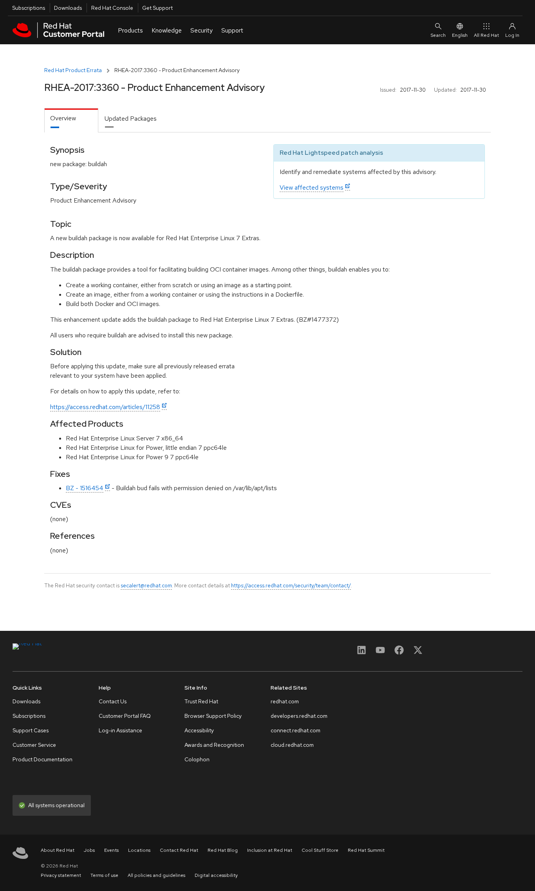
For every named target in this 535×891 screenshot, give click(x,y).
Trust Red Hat (201, 701)
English (460, 35)
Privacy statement (61, 875)
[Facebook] (399, 652)
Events (111, 850)
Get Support (157, 7)
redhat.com (285, 701)
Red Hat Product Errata (73, 70)
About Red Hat (57, 850)
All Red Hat (486, 35)
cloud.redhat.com (292, 744)
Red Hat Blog (223, 850)
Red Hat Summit (366, 850)
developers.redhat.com (299, 715)
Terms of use (104, 875)
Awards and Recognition (214, 744)
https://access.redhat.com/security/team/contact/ (291, 585)
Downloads (68, 7)
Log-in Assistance (120, 730)
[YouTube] (380, 652)
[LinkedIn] (361, 652)
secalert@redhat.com (146, 585)
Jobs (89, 850)
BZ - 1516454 (84, 488)
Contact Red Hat (179, 850)
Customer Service (34, 744)
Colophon (197, 759)
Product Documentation (42, 759)
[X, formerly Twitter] (418, 652)
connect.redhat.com (295, 730)
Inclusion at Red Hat (269, 850)
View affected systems (311, 187)
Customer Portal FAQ (125, 715)
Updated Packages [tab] (131, 118)
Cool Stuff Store (320, 850)
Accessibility (199, 730)
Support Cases (31, 730)
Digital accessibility (216, 875)
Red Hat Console (112, 7)
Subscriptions (28, 7)
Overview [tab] (63, 118)
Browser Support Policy (213, 715)
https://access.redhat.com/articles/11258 (105, 407)
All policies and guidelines (156, 875)
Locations (139, 850)
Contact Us (113, 701)
